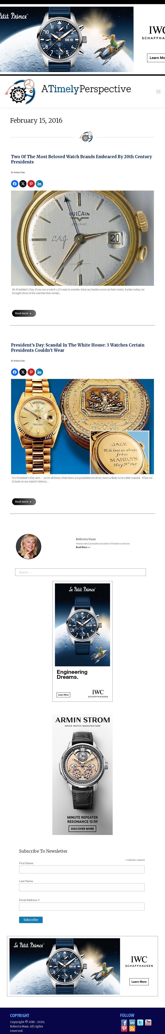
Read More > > (83, 547)
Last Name (26, 881)
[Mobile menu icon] (158, 91)
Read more (21, 313)
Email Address (29, 900)
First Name (26, 863)
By (18, 172)
